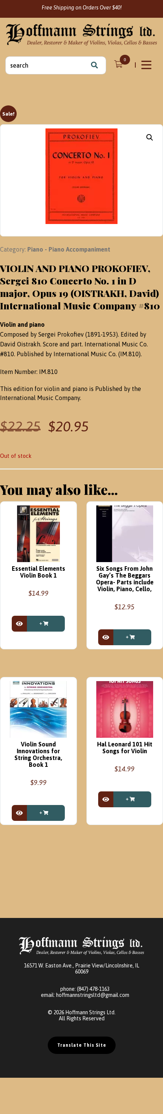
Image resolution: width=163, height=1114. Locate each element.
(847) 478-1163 (93, 989)
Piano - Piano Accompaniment (68, 249)
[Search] (94, 65)
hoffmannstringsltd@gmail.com (92, 995)
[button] (150, 137)
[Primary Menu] (147, 65)
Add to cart (46, 624)
